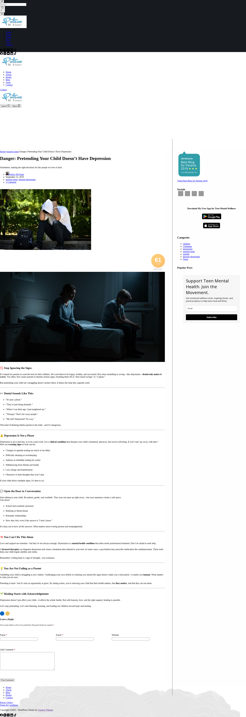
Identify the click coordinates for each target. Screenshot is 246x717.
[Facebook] (1, 54)
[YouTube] (8, 54)
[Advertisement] (123, 129)
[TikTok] (15, 54)
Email (59, 635)
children (186, 244)
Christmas (187, 246)
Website (115, 635)
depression (187, 249)
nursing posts (12, 179)
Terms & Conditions (9, 705)
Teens (185, 259)
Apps (8, 82)
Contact (9, 85)
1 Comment (11, 182)
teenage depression (27, 179)
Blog (8, 80)
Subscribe (212, 317)
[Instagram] (5, 54)
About (8, 74)
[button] (2, 613)
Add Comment (7, 649)
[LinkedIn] (12, 54)
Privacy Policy (6, 702)
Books (9, 77)
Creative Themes (45, 710)
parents (186, 254)
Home (8, 72)
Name (3, 635)
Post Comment (7, 680)
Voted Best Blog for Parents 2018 (192, 181)
